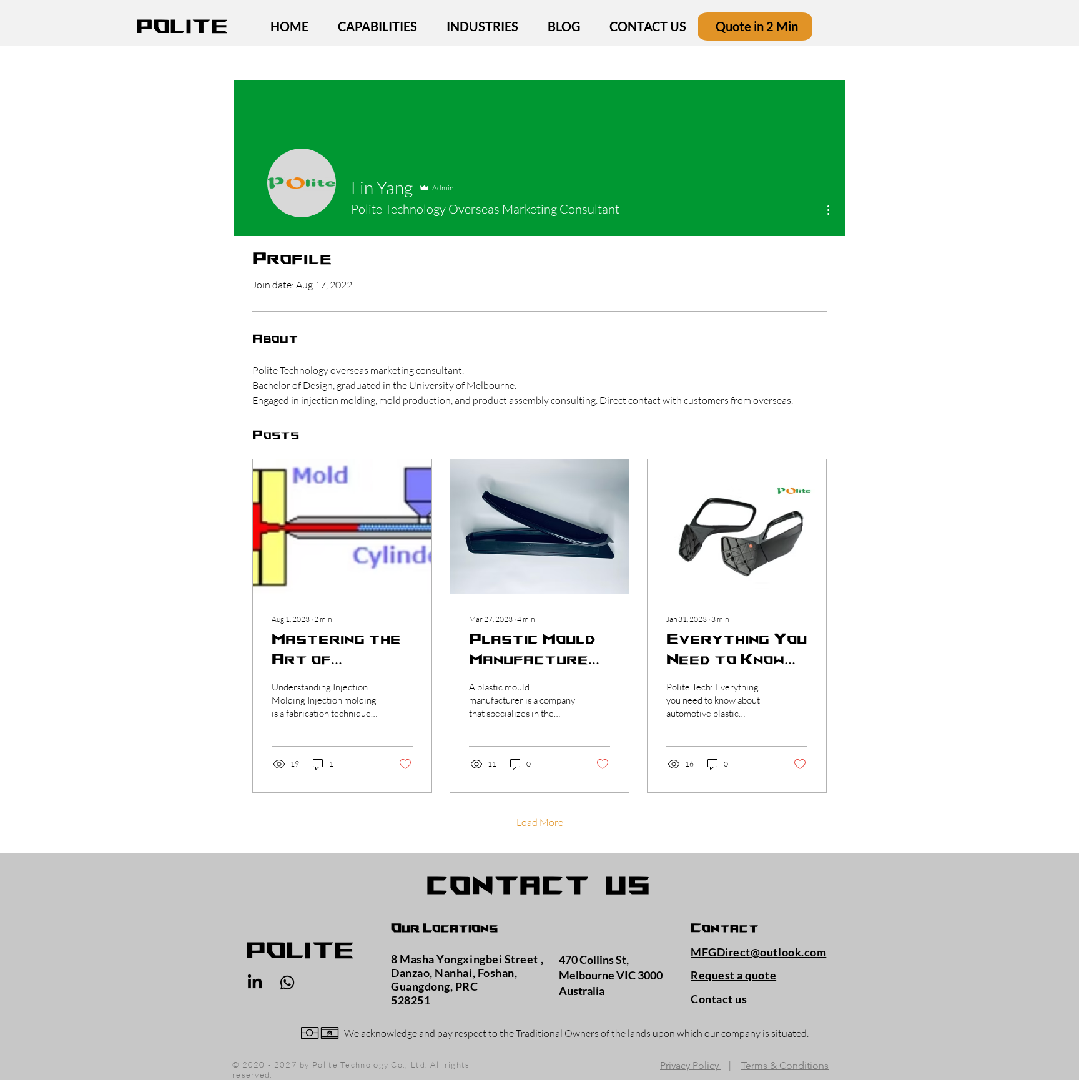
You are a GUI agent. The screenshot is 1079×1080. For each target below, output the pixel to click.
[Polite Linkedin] (255, 982)
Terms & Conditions (785, 1065)
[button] (287, 982)
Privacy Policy (690, 1065)
